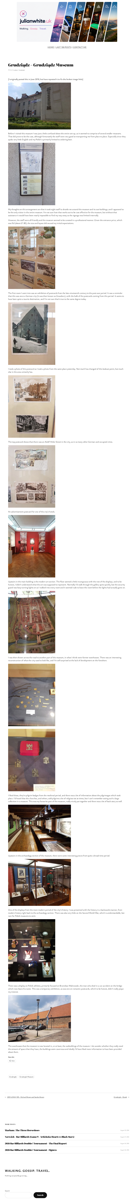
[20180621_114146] (31, 790)
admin (16, 70)
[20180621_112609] (39, 850)
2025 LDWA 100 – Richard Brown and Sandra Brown (25, 1097)
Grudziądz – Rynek (120, 1097)
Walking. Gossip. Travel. (27, 1170)
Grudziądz (22, 70)
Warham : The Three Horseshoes (22, 1130)
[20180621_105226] (31, 436)
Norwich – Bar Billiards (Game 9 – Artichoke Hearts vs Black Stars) (39, 1137)
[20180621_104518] (31, 288)
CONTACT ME (80, 47)
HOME (51, 47)
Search (7, 1191)
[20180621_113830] (31, 725)
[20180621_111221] (31, 652)
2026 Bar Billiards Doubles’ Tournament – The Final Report (36, 1143)
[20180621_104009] (31, 204)
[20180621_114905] (39, 1041)
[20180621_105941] (31, 576)
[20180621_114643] (31, 980)
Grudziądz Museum (26, 1077)
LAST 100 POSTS (63, 47)
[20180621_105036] (31, 506)
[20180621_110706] (39, 905)
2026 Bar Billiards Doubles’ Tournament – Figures (31, 1150)
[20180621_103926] (39, 128)
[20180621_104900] (31, 364)
